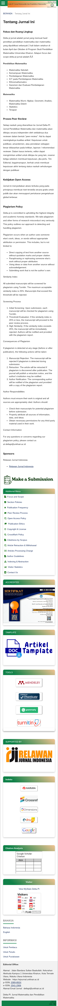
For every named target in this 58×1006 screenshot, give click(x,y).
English (6, 932)
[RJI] (29, 764)
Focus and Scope (15, 496)
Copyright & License (16, 529)
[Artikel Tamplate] (29, 657)
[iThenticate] (29, 701)
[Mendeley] (29, 687)
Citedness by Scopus (17, 540)
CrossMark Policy (15, 534)
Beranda (7, 13)
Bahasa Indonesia (11, 927)
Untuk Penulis (9, 952)
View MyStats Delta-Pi (29, 889)
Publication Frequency (17, 507)
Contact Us (12, 572)
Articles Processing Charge (20, 551)
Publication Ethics (16, 524)
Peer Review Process (18, 513)
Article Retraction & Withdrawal (21, 545)
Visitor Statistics (15, 567)
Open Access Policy (17, 518)
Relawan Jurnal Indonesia (21, 466)
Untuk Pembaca (10, 947)
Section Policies (14, 502)
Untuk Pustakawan (11, 957)
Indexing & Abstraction (18, 561)
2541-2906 (16, 985)
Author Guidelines (15, 556)
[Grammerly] (29, 714)
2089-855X (16, 982)
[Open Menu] (3, 3)
